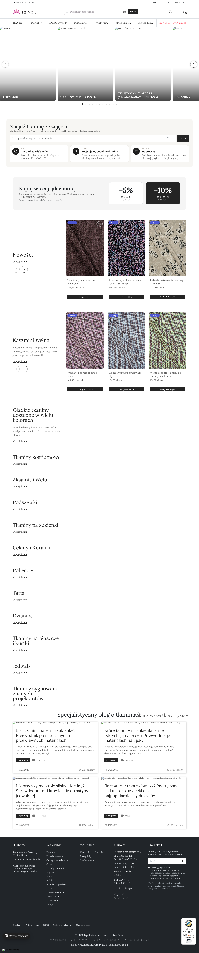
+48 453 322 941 (122, 883)
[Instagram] (117, 896)
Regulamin (51, 872)
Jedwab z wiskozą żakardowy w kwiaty (166, 282)
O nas (49, 864)
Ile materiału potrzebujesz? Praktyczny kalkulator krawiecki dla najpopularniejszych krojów (140, 790)
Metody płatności (55, 868)
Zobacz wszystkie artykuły (161, 715)
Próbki (49, 880)
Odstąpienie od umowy (58, 860)
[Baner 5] (96, 104)
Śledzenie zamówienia (91, 852)
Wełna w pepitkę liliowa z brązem (82, 374)
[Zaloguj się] (170, 12)
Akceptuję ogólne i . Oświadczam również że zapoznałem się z (167, 872)
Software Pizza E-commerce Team (108, 944)
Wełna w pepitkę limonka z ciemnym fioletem (165, 374)
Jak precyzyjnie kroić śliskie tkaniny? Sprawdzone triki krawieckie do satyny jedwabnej (52, 790)
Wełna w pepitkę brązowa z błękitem (125, 374)
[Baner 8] (106, 104)
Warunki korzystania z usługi (130, 940)
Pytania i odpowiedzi (56, 884)
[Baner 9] (109, 104)
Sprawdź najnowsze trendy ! (26, 860)
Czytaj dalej (23, 760)
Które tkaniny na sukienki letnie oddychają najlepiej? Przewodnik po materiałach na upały (138, 735)
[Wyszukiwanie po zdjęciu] (124, 11)
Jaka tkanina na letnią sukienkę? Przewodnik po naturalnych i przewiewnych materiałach (45, 735)
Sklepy (49, 904)
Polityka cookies (54, 856)
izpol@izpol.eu (128, 888)
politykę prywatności (171, 870)
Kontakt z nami (54, 896)
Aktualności (41, 760)
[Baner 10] (113, 104)
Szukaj (183, 138)
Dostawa (50, 852)
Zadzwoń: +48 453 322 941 (24, 2)
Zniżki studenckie (55, 892)
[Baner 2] (85, 104)
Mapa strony (52, 900)
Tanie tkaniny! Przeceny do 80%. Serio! (25, 853)
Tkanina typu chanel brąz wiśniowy (82, 282)
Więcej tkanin (20, 262)
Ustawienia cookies (84, 925)
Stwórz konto (87, 860)
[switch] (189, 941)
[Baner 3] (89, 104)
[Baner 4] (92, 104)
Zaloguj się (85, 856)
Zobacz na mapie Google (122, 873)
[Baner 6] (99, 104)
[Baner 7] (102, 104)
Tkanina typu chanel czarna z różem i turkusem (126, 282)
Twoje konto (88, 845)
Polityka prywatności (107, 940)
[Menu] (194, 920)
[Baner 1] (82, 104)
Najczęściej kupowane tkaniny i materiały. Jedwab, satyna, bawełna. (25, 868)
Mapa (49, 888)
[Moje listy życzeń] (177, 12)
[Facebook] (125, 896)
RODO (49, 876)
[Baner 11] (116, 104)
